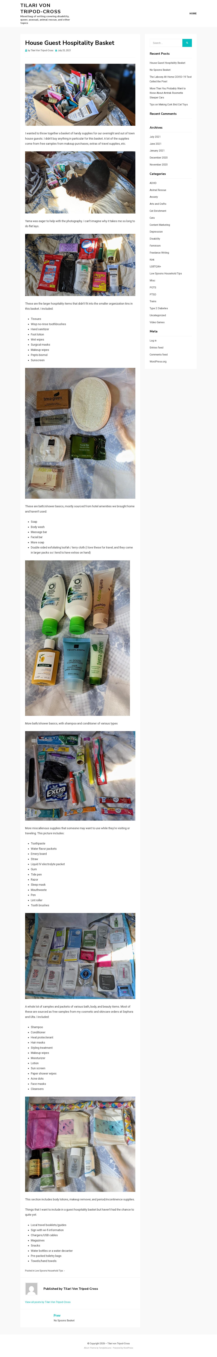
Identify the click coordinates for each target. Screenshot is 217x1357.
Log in (153, 340)
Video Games (157, 322)
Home (193, 13)
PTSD (153, 294)
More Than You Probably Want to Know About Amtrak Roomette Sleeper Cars (168, 93)
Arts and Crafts (158, 203)
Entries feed (156, 347)
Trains (153, 301)
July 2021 (155, 136)
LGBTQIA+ (155, 266)
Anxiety (154, 196)
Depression (156, 231)
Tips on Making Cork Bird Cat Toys (169, 104)
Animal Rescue (158, 190)
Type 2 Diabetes (159, 308)
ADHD (153, 183)
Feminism (155, 245)
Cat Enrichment (158, 210)
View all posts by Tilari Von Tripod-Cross (48, 1302)
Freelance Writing (159, 252)
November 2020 (159, 164)
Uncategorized (158, 315)
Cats (152, 217)
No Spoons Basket (160, 69)
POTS (153, 287)
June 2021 (155, 143)
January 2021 (157, 150)
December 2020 (159, 157)
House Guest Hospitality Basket (167, 62)
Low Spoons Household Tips (49, 1270)
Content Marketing (160, 224)
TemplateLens (105, 1348)
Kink (152, 259)
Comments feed (159, 354)
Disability (155, 238)
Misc (152, 280)
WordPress (128, 1348)
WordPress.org (158, 361)
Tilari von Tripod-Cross (40, 8)
